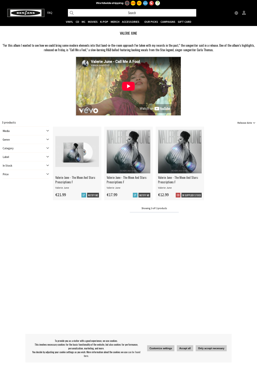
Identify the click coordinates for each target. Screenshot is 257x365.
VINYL (69, 22)
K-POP (104, 22)
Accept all (185, 348)
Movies (93, 22)
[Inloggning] (244, 13)
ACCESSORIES (130, 22)
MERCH (115, 22)
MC (83, 22)
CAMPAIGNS (167, 22)
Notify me (93, 195)
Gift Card (184, 22)
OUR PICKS (151, 22)
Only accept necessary (211, 348)
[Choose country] (236, 13)
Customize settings (161, 348)
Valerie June (62, 187)
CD (77, 22)
